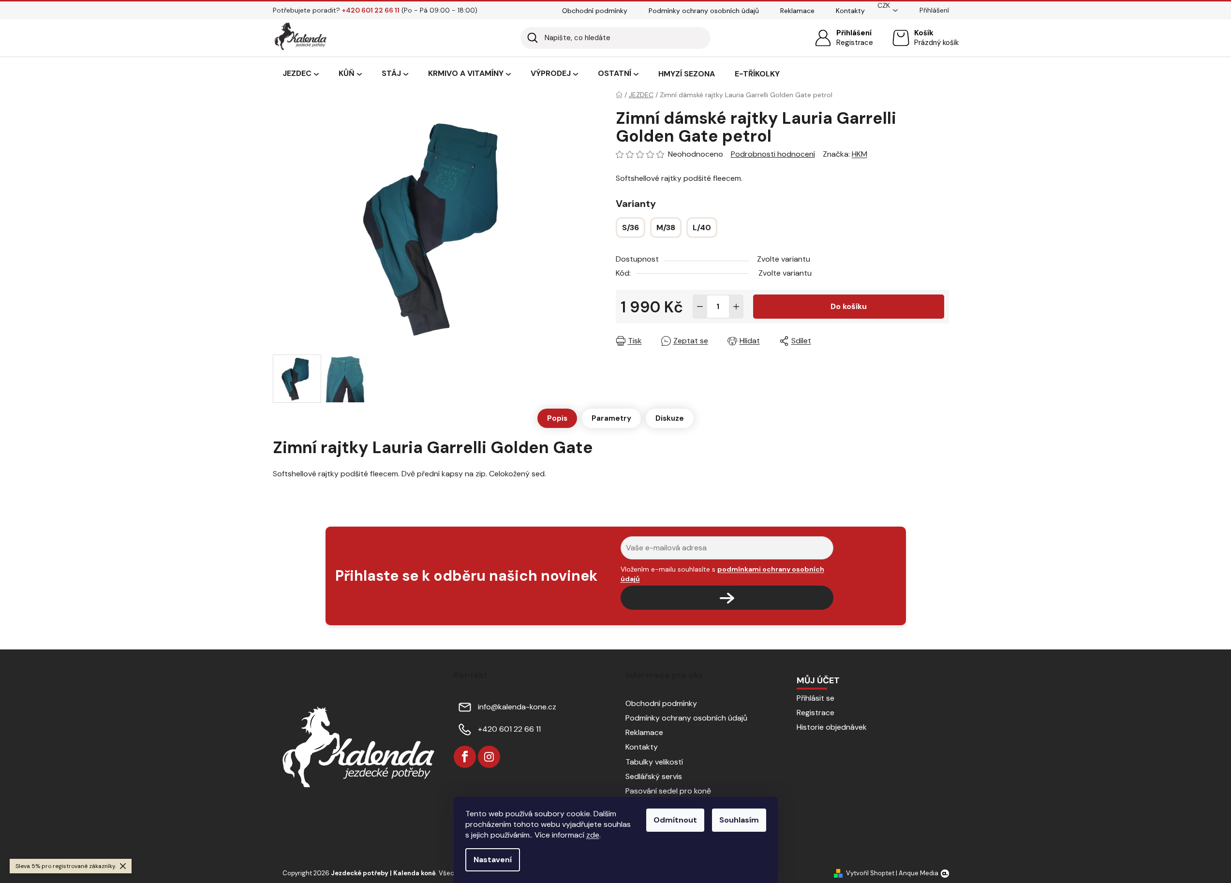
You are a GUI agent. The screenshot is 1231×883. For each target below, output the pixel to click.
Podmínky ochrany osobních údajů (704, 10)
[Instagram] (489, 757)
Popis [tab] (557, 418)
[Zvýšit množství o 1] (736, 306)
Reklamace (797, 10)
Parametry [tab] (611, 418)
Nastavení (493, 859)
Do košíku (849, 306)
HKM (859, 154)
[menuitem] (300, 74)
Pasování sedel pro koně (668, 791)
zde (592, 835)
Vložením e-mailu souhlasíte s (722, 574)
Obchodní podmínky (594, 10)
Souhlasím (739, 820)
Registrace (854, 42)
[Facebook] (465, 757)
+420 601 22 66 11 (509, 729)
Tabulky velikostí (654, 762)
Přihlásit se (815, 698)
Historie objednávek (832, 727)
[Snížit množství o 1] (700, 306)
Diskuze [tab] (669, 418)
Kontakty (850, 10)
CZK (883, 5)
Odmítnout (675, 820)
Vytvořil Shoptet (870, 873)
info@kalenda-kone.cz (517, 707)
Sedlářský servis (653, 776)
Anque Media (918, 873)
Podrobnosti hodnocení (773, 154)
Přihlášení (854, 33)
